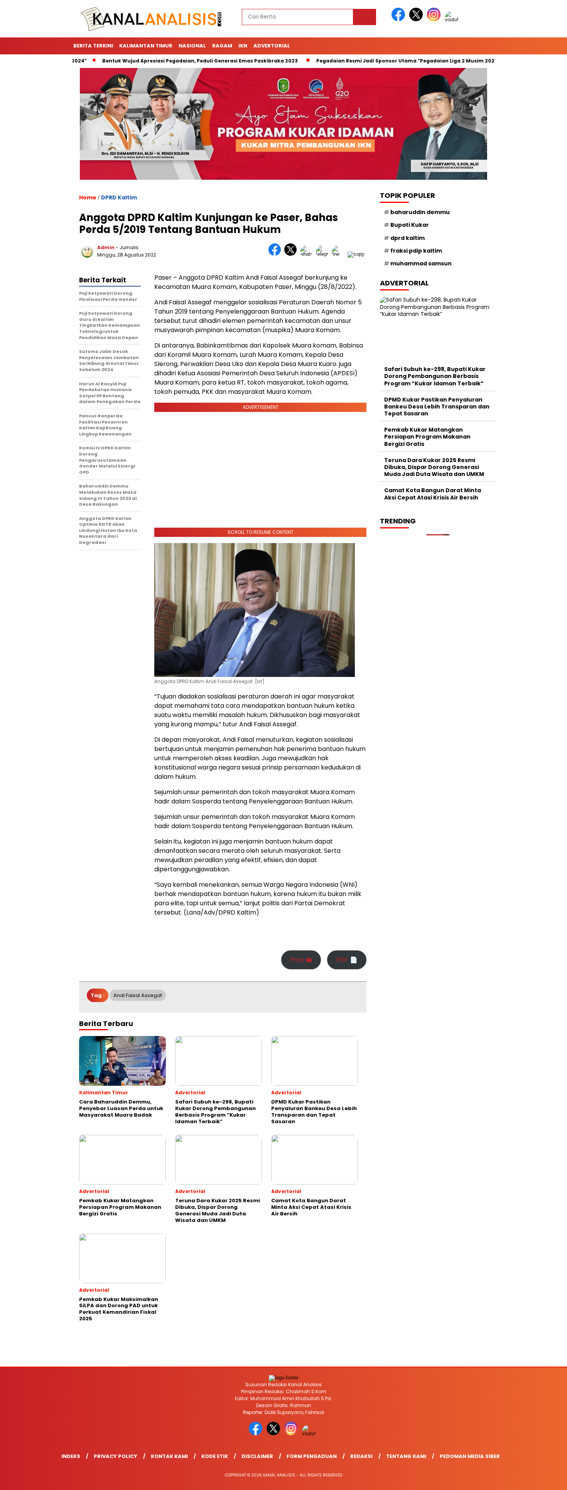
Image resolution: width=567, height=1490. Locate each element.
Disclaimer (257, 1456)
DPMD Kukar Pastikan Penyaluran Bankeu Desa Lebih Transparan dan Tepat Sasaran (436, 406)
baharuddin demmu (420, 212)
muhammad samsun (421, 263)
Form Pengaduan (312, 1456)
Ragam (222, 45)
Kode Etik (214, 1456)
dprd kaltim (407, 238)
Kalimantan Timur (145, 45)
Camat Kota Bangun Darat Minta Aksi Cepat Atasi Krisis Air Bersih (432, 494)
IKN (242, 45)
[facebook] (400, 19)
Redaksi (361, 1456)
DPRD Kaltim (119, 197)
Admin (106, 247)
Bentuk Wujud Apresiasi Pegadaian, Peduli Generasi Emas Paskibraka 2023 (167, 60)
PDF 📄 (347, 959)
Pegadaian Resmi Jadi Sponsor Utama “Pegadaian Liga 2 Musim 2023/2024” (383, 60)
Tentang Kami (406, 1456)
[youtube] (453, 19)
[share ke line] (340, 254)
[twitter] (417, 19)
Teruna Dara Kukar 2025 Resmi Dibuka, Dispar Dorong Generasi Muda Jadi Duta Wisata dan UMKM (434, 467)
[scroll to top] (543, 1478)
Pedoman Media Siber (470, 1456)
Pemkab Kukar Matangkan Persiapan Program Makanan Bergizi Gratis (427, 436)
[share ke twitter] (292, 254)
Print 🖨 (301, 959)
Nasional (192, 45)
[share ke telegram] (324, 254)
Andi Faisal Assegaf (137, 995)
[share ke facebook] (276, 254)
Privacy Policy (115, 1456)
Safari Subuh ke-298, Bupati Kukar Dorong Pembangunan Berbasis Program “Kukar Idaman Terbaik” (435, 376)
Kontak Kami (169, 1456)
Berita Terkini (93, 45)
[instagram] (435, 19)
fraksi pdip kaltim (416, 250)
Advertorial (271, 45)
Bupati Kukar (409, 225)
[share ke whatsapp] (308, 254)
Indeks (70, 1456)
